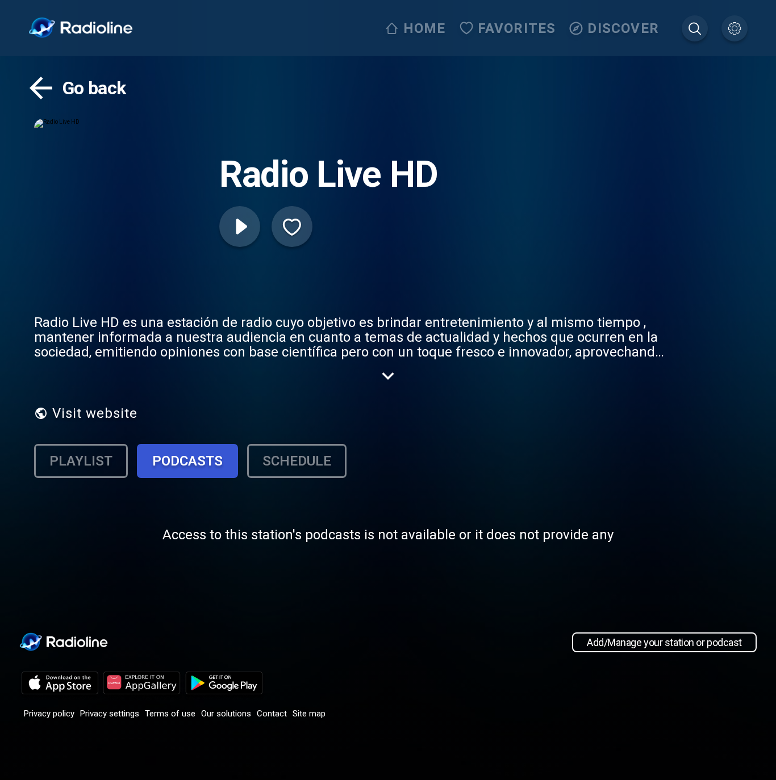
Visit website (94, 413)
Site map (309, 713)
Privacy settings (109, 713)
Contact (272, 713)
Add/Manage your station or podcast (664, 642)
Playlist (80, 461)
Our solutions (226, 713)
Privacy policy (49, 713)
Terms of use (170, 713)
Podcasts (187, 461)
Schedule (296, 461)
